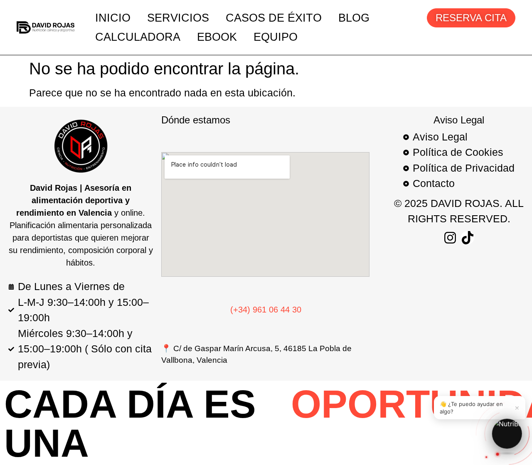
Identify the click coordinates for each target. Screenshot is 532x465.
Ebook (217, 37)
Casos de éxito (274, 18)
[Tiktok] (467, 237)
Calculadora (137, 37)
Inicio (113, 18)
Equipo (276, 37)
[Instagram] (450, 237)
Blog (353, 18)
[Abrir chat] (507, 432)
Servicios (178, 18)
